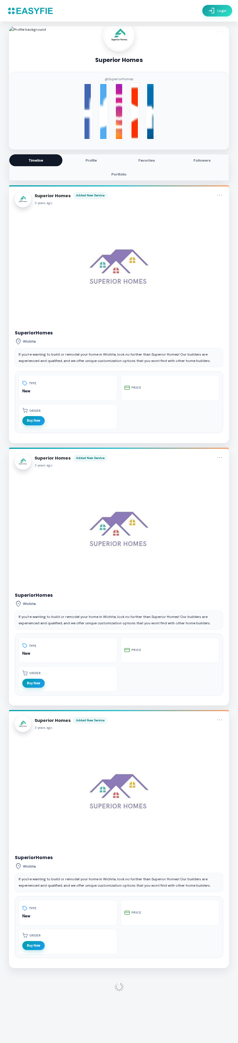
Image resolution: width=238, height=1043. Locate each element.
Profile (91, 160)
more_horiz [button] (219, 195)
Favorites (146, 160)
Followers (202, 160)
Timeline (36, 160)
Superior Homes (53, 196)
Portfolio (119, 174)
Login (217, 11)
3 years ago (44, 203)
